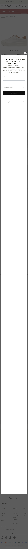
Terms (15, 102)
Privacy (19, 102)
